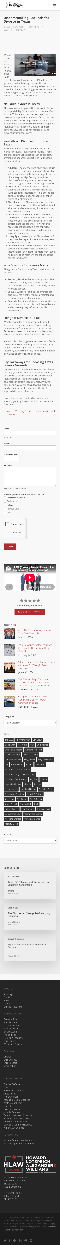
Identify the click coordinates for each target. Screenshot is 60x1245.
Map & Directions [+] (14, 1186)
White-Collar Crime (13, 1102)
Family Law (19, 29)
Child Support (10, 1062)
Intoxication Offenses (14, 1090)
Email (7, 443)
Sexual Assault (11, 804)
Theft (36, 804)
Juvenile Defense (12, 1112)
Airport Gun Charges (14, 1127)
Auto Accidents (11, 1022)
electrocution (17, 764)
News (6, 1000)
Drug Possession (45, 759)
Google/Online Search (15, 497)
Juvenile (43, 779)
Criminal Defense (12, 754)
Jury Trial (34, 779)
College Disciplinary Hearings (18, 1124)
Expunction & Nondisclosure (18, 1115)
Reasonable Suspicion (14, 794)
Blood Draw (10, 744)
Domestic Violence (13, 759)
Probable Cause (46, 789)
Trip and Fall (10, 1034)
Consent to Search (33, 749)
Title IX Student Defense (15, 1121)
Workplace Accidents (14, 1044)
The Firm (8, 997)
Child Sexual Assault (13, 749)
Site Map (8, 1230)
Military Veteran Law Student (18, 1140)
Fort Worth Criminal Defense (17, 769)
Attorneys (8, 994)
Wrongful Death (11, 823)
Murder (37, 784)
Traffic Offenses (12, 809)
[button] (54, 5)
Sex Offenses (10, 1106)
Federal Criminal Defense (16, 1118)
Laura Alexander (15, 26)
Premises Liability (28, 789)
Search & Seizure (35, 794)
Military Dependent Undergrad (19, 1143)
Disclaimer (52, 1227)
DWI (6, 764)
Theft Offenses (11, 1096)
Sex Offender (36, 799)
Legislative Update (13, 784)
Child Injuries (42, 744)
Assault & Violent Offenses (17, 1099)
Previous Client (12, 509)
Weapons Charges (13, 818)
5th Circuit (37, 739)
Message (8, 465)
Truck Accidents (11, 1025)
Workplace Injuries (32, 818)
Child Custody (10, 1059)
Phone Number (11, 454)
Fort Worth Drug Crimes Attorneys (20, 774)
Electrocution (10, 1031)
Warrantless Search (33, 814)
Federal (29, 764)
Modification (10, 1066)
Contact (7, 1003)
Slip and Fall (25, 804)
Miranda (27, 784)
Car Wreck (22, 744)
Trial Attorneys (27, 809)
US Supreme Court (13, 814)
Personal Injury (11, 789)
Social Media (11, 501)
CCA (32, 744)
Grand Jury (13, 907)
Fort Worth (40, 764)
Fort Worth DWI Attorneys (16, 779)
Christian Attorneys (13, 1006)
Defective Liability (30, 754)
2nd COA (9, 739)
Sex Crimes (22, 799)
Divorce (7, 1056)
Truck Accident (43, 809)
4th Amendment (22, 739)
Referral (9, 505)
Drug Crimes (29, 759)
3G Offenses (13, 876)
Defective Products (13, 1037)
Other (8, 513)
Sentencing (9, 799)
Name (7, 429)
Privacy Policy (18, 1230)
